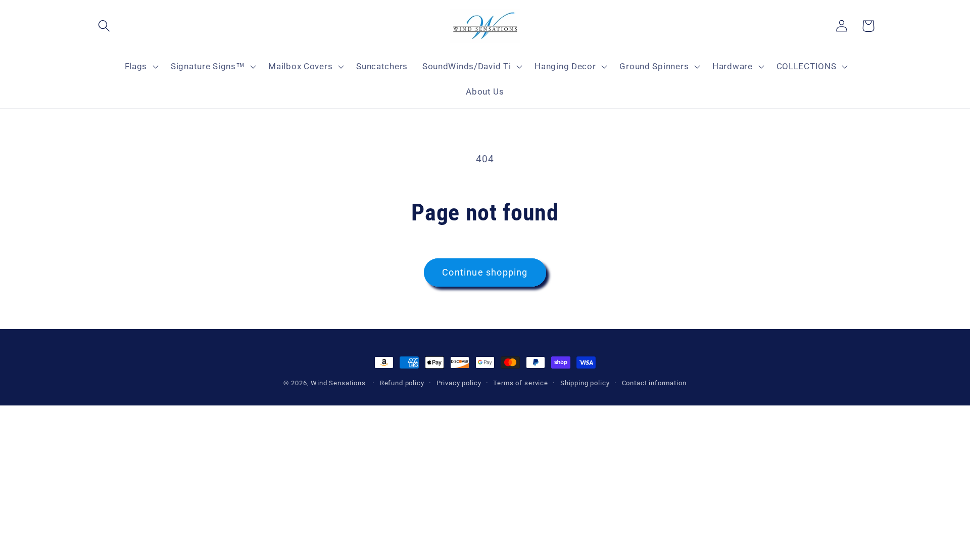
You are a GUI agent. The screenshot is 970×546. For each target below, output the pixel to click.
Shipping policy (585, 383)
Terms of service (520, 383)
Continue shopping (484, 272)
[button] (104, 26)
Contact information (654, 383)
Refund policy (402, 383)
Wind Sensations (338, 383)
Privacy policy (459, 383)
